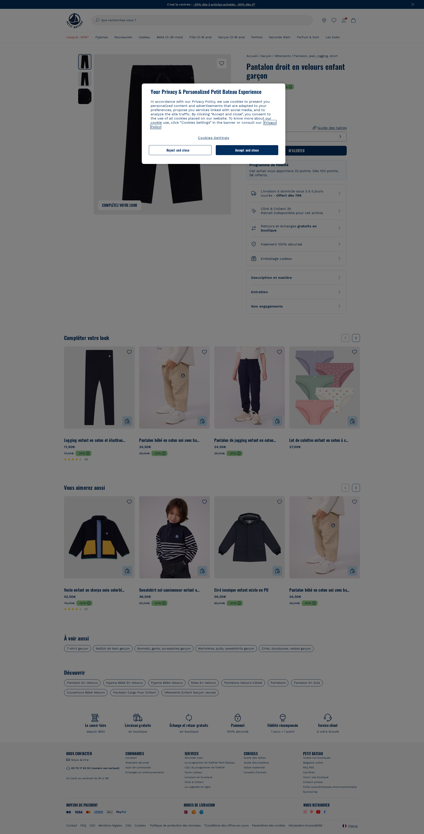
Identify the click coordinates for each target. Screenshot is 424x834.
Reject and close (178, 150)
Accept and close (247, 150)
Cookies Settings (213, 138)
